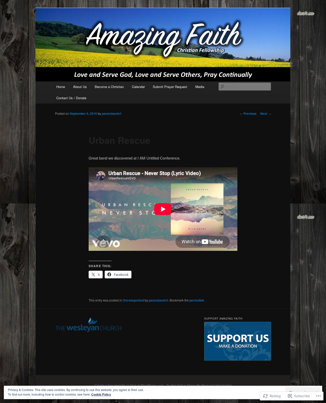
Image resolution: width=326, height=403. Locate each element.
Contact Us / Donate (71, 97)
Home (60, 86)
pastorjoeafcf (111, 113)
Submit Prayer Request (170, 86)
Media (199, 86)
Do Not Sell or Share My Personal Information (199, 385)
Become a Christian (109, 86)
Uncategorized (133, 300)
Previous (248, 113)
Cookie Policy (101, 394)
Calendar (138, 86)
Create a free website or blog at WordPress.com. (129, 385)
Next (265, 113)
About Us (80, 86)
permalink (196, 300)
